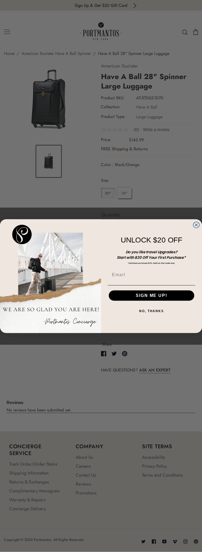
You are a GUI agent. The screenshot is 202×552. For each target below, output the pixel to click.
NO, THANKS (151, 311)
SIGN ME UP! (151, 295)
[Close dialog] (196, 225)
